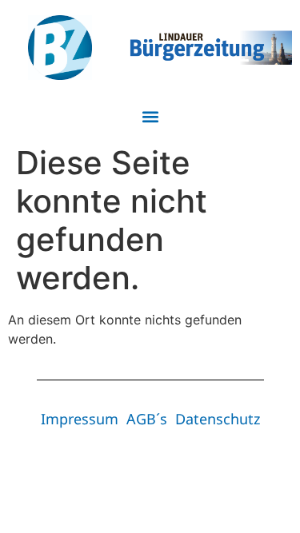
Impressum (79, 418)
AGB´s (146, 418)
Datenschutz (217, 418)
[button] (150, 116)
